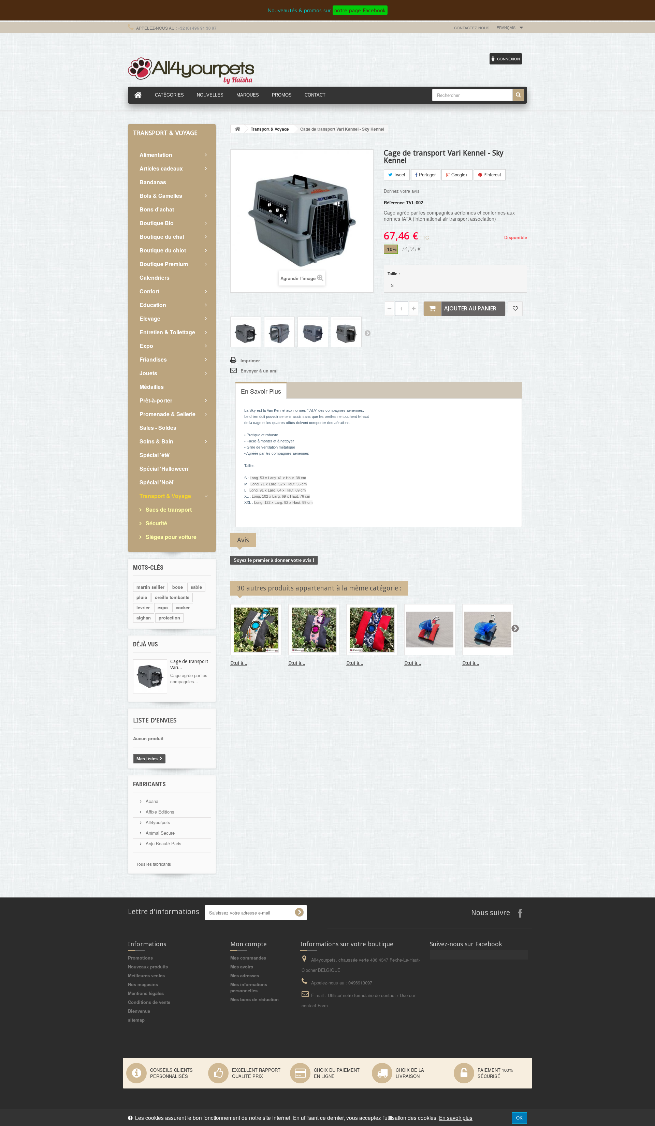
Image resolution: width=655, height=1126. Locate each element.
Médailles (152, 387)
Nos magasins (143, 984)
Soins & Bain (156, 441)
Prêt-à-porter (156, 400)
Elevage (150, 318)
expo (163, 607)
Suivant (367, 333)
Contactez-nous (471, 27)
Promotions (140, 957)
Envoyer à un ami (259, 370)
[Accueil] (138, 95)
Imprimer (250, 360)
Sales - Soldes (158, 428)
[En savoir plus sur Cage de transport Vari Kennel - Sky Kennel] (150, 676)
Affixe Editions (159, 811)
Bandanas (153, 182)
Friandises (153, 359)
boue (177, 587)
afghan (143, 617)
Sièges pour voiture (170, 537)
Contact (315, 95)
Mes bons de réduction (254, 999)
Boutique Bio (157, 223)
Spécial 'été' (155, 455)
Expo (146, 346)
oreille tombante (172, 597)
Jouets (148, 373)
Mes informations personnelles (248, 987)
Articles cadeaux (161, 168)
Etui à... (238, 663)
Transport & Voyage (165, 496)
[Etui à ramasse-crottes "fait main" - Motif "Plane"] (255, 629)
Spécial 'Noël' (157, 482)
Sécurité (155, 523)
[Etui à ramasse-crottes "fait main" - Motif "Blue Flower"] (371, 629)
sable (196, 587)
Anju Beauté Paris (162, 843)
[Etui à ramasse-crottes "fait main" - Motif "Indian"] (487, 629)
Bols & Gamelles (161, 196)
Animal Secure (159, 833)
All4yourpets (157, 822)
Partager (427, 174)
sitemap (136, 1020)
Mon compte (248, 944)
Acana (151, 801)
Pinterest (491, 174)
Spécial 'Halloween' (165, 468)
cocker (183, 607)
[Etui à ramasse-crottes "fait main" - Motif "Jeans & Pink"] (313, 629)
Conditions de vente (149, 1002)
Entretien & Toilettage (167, 332)
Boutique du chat (162, 236)
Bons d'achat (157, 209)
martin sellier (150, 587)
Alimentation (156, 155)
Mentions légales (146, 993)
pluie (141, 597)
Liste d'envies (154, 720)
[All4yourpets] (191, 70)
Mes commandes (248, 957)
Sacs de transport (168, 509)
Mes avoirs (241, 966)
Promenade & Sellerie (167, 414)
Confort (149, 291)
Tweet (398, 174)
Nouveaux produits (148, 966)
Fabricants (149, 784)
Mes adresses (244, 975)
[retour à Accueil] (237, 129)
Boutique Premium (164, 264)
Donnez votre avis (402, 191)
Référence (394, 203)
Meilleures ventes (146, 975)
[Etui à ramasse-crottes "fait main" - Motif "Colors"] (429, 629)
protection (169, 617)
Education (153, 305)
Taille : (394, 273)
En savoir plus (455, 1117)
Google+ (459, 174)
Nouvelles (210, 95)
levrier (143, 607)
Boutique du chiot (163, 250)
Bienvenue (139, 1011)
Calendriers (155, 277)
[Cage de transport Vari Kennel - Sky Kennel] (246, 333)
